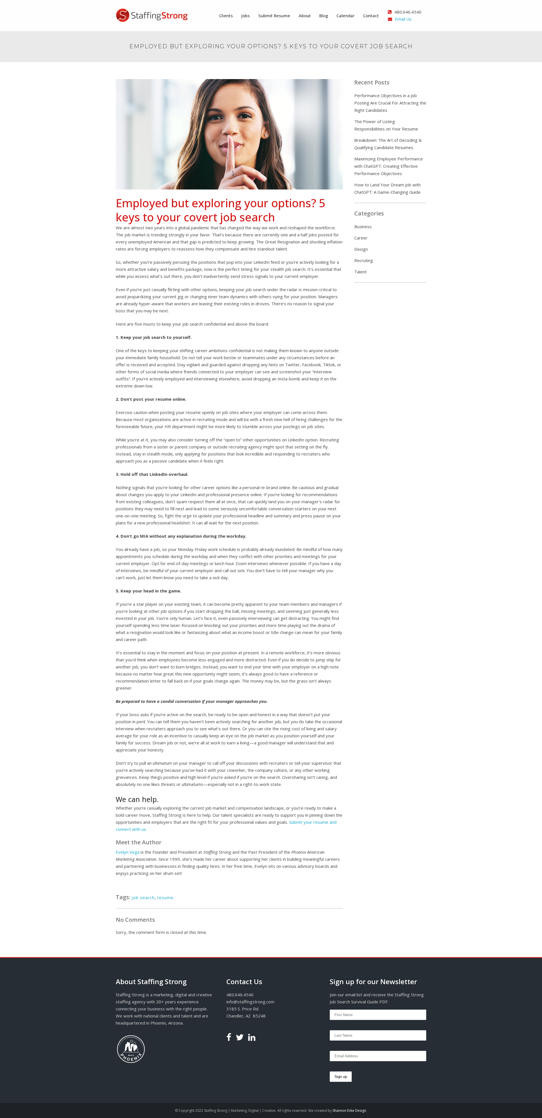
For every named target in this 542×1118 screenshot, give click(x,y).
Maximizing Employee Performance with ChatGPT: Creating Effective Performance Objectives (388, 166)
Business (363, 226)
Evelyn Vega (127, 852)
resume (165, 897)
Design (361, 249)
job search (143, 897)
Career (361, 238)
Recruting (363, 260)
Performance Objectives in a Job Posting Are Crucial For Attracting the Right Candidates (390, 103)
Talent (360, 271)
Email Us (403, 19)
